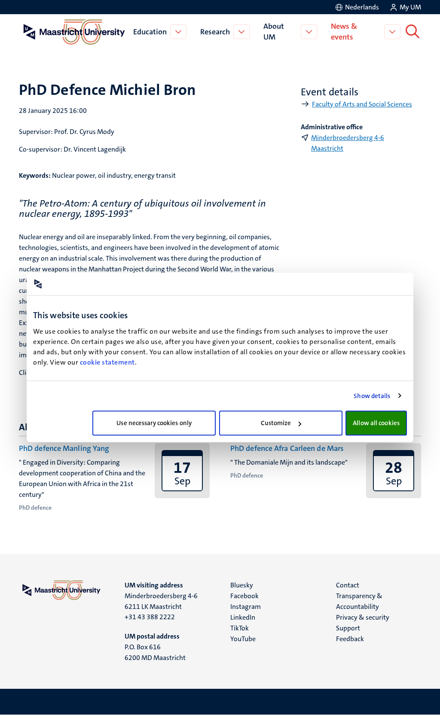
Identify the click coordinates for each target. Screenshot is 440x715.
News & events (344, 31)
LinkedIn (242, 617)
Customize (276, 423)
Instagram (245, 606)
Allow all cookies (376, 423)
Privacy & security (362, 617)
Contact (347, 585)
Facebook (244, 595)
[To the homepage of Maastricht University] (74, 31)
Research (215, 32)
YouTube (243, 638)
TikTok (239, 628)
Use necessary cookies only (154, 423)
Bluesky (241, 585)
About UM (273, 31)
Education (150, 32)
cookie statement (107, 362)
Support (348, 628)
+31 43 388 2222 (150, 616)
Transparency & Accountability (359, 601)
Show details (372, 396)
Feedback (350, 638)
